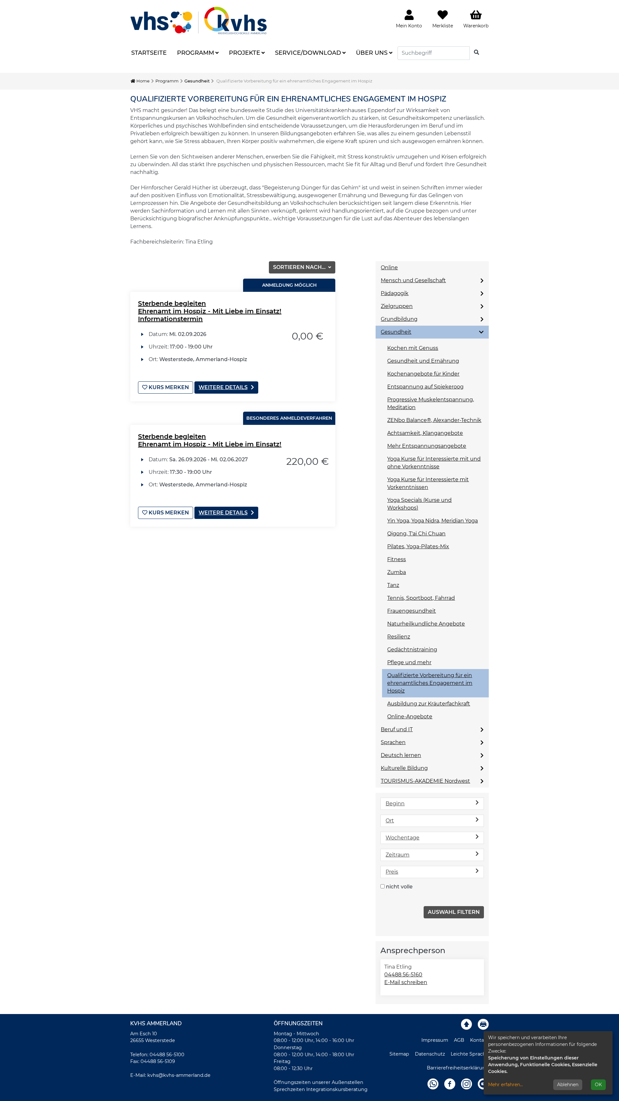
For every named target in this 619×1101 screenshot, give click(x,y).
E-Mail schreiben (405, 982)
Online (389, 267)
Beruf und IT (397, 729)
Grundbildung (399, 319)
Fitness (396, 559)
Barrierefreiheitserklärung (458, 1068)
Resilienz (398, 637)
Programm (195, 52)
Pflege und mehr (409, 662)
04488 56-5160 (403, 975)
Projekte (244, 52)
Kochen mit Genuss (412, 348)
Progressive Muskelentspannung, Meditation (430, 403)
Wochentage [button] (402, 838)
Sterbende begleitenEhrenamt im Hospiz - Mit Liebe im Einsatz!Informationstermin (209, 311)
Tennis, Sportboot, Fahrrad (421, 598)
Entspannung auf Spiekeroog (425, 387)
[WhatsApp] (432, 1084)
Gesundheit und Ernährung (423, 361)
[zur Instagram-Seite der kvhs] (466, 1084)
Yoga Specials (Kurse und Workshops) (419, 504)
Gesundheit (197, 80)
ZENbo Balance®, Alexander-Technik (434, 420)
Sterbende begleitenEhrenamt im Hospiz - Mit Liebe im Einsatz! (209, 440)
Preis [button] (392, 872)
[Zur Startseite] (199, 20)
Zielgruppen (397, 306)
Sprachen (393, 742)
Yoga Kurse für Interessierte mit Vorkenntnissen (428, 483)
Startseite (149, 52)
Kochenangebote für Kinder (423, 374)
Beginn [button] (395, 803)
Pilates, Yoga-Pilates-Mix (418, 546)
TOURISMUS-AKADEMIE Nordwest (425, 781)
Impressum (434, 1040)
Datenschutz (430, 1054)
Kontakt (479, 1040)
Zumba (396, 572)
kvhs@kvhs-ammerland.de (179, 1075)
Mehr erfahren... (505, 1084)
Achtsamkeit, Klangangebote (425, 433)
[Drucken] (483, 1024)
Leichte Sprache (470, 1054)
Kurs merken (168, 387)
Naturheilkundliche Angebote (426, 624)
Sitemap (399, 1054)
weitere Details (223, 387)
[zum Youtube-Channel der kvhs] (483, 1084)
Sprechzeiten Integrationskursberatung (321, 1089)
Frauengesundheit (411, 611)
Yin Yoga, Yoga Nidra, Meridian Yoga (432, 521)
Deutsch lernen (401, 755)
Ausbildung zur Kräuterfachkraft (428, 704)
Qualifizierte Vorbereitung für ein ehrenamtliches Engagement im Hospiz (429, 683)
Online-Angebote (409, 716)
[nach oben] (466, 1024)
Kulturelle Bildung (404, 768)
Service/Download (308, 52)
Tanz (393, 585)
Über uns (372, 52)
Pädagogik (394, 293)
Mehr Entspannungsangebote (426, 446)
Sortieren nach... (300, 267)
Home (142, 80)
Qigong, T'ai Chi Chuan (416, 534)
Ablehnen (567, 1084)
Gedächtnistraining (412, 649)
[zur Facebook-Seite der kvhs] (449, 1084)
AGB (459, 1040)
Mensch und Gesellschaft (413, 280)
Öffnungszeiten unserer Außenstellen (318, 1082)
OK (598, 1084)
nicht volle (399, 887)
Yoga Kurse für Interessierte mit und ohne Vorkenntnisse (434, 463)
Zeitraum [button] (397, 855)
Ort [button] (390, 821)
